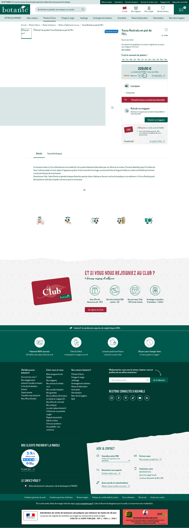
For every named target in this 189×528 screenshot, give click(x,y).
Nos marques (51, 405)
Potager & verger (77, 377)
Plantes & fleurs (34, 25)
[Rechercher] (83, 9)
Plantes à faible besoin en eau (68, 25)
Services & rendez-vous (149, 2)
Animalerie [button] (122, 18)
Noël (73, 399)
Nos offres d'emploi (28, 398)
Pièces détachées (128, 497)
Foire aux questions (53, 423)
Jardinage (75, 380)
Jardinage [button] (84, 18)
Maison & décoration (79, 386)
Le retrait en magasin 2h (55, 399)
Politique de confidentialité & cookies (105, 497)
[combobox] (59, 9)
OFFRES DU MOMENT (12, 18)
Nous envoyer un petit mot (148, 459)
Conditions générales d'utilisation (61, 497)
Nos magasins (51, 380)
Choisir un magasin (156, 119)
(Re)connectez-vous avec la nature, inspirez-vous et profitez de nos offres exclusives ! (131, 371)
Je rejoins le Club (156, 141)
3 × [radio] (140, 75)
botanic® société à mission (31, 383)
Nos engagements (28, 380)
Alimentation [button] (158, 18)
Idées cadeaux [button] (32, 18)
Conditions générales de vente (35, 497)
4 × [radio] (144, 75)
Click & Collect (76, 351)
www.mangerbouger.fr (84, 503)
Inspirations (118, 2)
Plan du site (142, 497)
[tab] (39, 153)
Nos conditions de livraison (56, 395)
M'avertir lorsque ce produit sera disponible (148, 99)
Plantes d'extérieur (49, 25)
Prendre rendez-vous (109, 473)
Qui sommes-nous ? (29, 377)
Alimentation (76, 392)
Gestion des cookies (157, 497)
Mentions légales (82, 497)
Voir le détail (125, 49)
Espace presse (26, 392)
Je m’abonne (159, 380)
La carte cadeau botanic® (56, 408)
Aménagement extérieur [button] (102, 18)
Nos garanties (51, 392)
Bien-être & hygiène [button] (176, 18)
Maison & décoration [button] (140, 18)
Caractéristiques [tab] (54, 153)
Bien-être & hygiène (79, 395)
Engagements (165, 2)
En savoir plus (157, 75)
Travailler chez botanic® (30, 395)
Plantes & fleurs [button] (49, 18)
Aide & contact (107, 2)
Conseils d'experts (131, 2)
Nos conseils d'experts (54, 389)
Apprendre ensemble (180, 2)
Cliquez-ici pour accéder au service (114, 486)
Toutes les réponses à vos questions (111, 460)
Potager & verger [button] (67, 18)
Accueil (23, 25)
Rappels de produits (54, 417)
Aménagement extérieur (80, 383)
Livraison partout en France (112, 351)
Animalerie (75, 389)
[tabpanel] (94, 173)
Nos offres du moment (55, 402)
